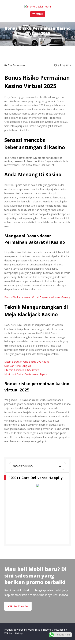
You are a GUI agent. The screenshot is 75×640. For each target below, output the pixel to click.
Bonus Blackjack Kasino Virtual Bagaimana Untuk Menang (37, 297)
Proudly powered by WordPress (22, 629)
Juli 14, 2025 (64, 65)
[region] (37, 512)
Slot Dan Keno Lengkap (17, 365)
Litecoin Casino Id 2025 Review (21, 370)
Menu (39, 14)
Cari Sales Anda (18, 606)
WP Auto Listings (14, 633)
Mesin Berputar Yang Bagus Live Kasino (27, 361)
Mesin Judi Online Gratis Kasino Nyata (25, 374)
